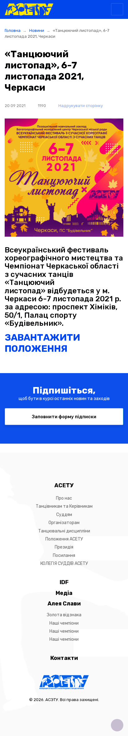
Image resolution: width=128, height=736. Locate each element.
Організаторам (64, 522)
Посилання (64, 555)
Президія (64, 547)
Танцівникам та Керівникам (64, 506)
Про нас (64, 498)
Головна (13, 30)
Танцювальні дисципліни (64, 531)
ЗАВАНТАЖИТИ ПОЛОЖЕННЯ (42, 343)
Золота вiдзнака (64, 615)
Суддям (64, 514)
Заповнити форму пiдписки (64, 417)
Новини (36, 30)
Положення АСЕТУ (64, 539)
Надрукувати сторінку (80, 105)
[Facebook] (59, 459)
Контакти (64, 658)
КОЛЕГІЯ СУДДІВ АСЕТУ (64, 563)
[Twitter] (69, 459)
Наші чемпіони (64, 623)
